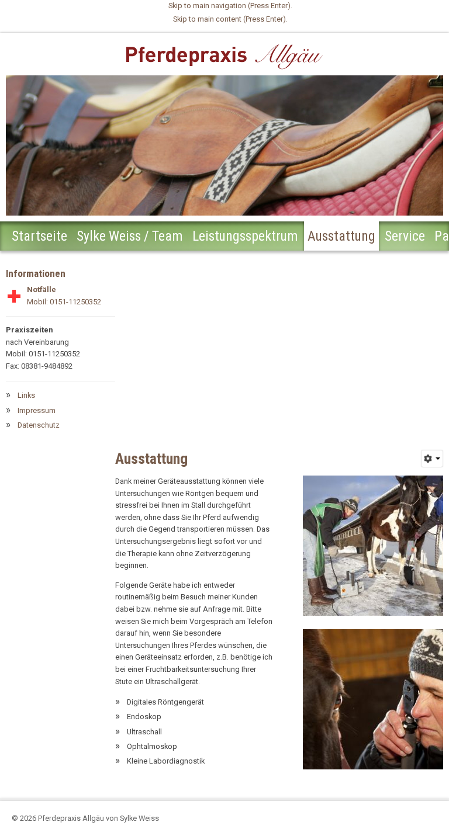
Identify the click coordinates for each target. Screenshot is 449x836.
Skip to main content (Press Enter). (230, 19)
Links (26, 395)
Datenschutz (39, 425)
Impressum (37, 410)
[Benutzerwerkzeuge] (432, 458)
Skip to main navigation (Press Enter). (230, 5)
